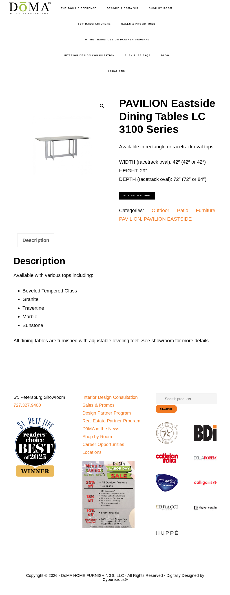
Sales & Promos (98, 405)
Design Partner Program (106, 413)
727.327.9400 (27, 405)
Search (166, 409)
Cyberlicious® (115, 579)
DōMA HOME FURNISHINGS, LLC (92, 575)
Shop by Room (97, 436)
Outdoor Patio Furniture (183, 210)
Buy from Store (137, 195)
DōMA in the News (100, 428)
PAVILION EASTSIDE (168, 219)
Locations (92, 452)
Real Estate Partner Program (111, 420)
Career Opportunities (103, 444)
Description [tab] (35, 240)
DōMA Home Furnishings (29, 8)
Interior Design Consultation (110, 397)
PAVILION (130, 219)
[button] (102, 106)
